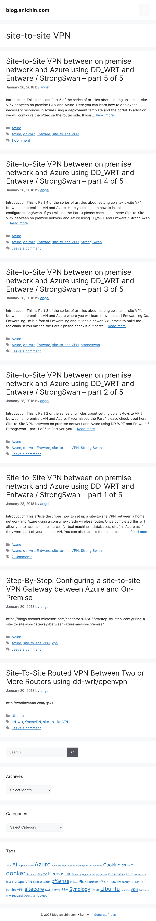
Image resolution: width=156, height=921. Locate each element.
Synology (79, 889)
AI (14, 864)
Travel (95, 889)
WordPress (29, 896)
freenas (56, 874)
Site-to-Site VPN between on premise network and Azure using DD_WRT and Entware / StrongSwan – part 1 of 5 (70, 486)
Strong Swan (91, 242)
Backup (71, 865)
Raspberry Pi (125, 881)
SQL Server (52, 889)
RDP (136, 881)
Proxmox (108, 881)
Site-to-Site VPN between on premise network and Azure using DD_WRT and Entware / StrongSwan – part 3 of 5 (70, 280)
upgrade (125, 890)
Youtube (41, 895)
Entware (43, 134)
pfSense (60, 881)
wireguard (16, 895)
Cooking (111, 864)
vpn (55, 643)
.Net (8, 865)
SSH (64, 890)
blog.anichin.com (27, 10)
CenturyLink (82, 865)
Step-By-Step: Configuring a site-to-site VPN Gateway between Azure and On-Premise (73, 589)
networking (140, 874)
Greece (76, 874)
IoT (93, 874)
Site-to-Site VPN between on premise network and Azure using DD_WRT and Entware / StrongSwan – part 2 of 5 (70, 383)
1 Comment (21, 140)
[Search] (72, 752)
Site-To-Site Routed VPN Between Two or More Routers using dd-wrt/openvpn (75, 677)
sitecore (34, 889)
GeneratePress (105, 915)
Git (67, 874)
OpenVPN (33, 722)
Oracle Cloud (42, 881)
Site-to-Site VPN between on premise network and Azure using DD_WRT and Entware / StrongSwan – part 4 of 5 (70, 172)
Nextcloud (11, 882)
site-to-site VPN (65, 134)
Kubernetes (116, 874)
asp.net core (26, 865)
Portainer (93, 881)
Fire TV (42, 874)
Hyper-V (86, 874)
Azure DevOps (59, 865)
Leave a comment (26, 248)
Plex (82, 881)
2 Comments (22, 557)
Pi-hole (74, 882)
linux (129, 874)
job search (101, 874)
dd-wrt (29, 134)
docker (15, 873)
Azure (16, 128)
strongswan (90, 345)
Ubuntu (18, 716)
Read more (105, 115)
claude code (96, 865)
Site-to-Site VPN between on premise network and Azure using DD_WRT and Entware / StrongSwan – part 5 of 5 (70, 69)
